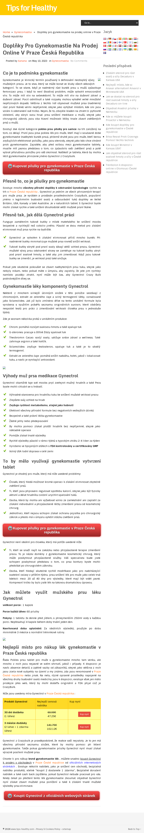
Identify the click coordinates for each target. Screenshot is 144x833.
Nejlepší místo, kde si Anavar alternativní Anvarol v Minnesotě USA (123, 88)
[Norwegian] (130, 45)
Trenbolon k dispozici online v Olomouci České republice (121, 168)
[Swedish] (114, 49)
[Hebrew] (130, 42)
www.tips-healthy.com (22, 829)
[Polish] (104, 42)
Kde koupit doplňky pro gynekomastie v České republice (120, 128)
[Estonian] (109, 45)
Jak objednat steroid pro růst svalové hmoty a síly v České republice (123, 157)
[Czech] (114, 38)
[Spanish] (120, 38)
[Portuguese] (135, 45)
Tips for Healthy (31, 7)
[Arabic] (130, 49)
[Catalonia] (135, 49)
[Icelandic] (104, 53)
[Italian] (125, 38)
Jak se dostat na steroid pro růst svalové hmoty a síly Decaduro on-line (123, 100)
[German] (109, 38)
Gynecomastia (23, 32)
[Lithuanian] (130, 38)
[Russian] (104, 49)
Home (6, 32)
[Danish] (104, 45)
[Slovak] (114, 42)
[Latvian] (120, 45)
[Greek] (120, 49)
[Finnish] (120, 42)
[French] (114, 45)
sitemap (66, 829)
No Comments (78, 60)
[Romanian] (109, 42)
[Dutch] (135, 38)
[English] (104, 38)
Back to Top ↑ (134, 829)
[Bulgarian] (135, 42)
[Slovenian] (109, 49)
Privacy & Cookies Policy (48, 829)
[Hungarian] (125, 45)
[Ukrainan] (125, 49)
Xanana (22, 60)
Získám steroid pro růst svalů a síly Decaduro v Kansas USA (120, 76)
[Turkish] (125, 42)
